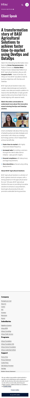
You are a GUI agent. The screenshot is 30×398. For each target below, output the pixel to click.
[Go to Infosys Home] (4, 5)
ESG (2, 309)
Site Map (3, 368)
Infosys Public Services (7, 334)
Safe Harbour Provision (7, 365)
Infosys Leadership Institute (8, 350)
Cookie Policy (4, 363)
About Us (3, 304)
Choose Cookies (15, 390)
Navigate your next (6, 301)
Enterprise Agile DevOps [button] (7, 9)
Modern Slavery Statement (8, 371)
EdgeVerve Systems (6, 325)
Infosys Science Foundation (8, 347)
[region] (15, 385)
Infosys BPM (4, 328)
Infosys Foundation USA (7, 344)
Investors (3, 312)
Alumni (3, 318)
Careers (3, 306)
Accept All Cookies (15, 394)
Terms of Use (4, 357)
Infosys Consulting (6, 331)
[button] (27, 5)
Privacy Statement (6, 360)
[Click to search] (22, 5)
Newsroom (4, 315)
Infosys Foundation (6, 341)
